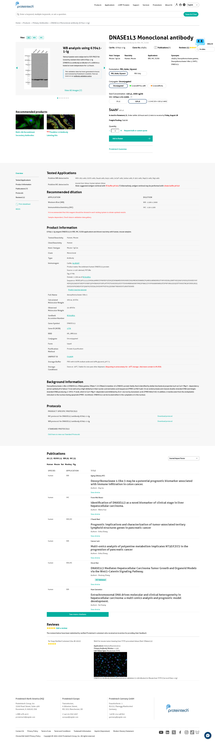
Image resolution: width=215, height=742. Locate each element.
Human (50, 464)
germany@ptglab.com (117, 717)
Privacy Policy (32, 731)
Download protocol (165, 416)
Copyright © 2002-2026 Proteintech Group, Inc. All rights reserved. (69, 736)
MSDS (18, 209)
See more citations (77, 614)
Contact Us (20, 731)
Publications (163, 48)
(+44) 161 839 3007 (70, 714)
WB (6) (66, 458)
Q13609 (70, 357)
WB (34, 38)
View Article (95, 492)
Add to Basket (118, 138)
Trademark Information (82, 731)
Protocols (19, 193)
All (29, 38)
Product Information (23, 184)
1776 (69, 328)
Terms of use (46, 731)
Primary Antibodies (41, 23)
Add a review (61, 628)
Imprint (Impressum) (102, 731)
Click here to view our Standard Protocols (64, 434)
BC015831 (87, 277)
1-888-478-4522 (22, 714)
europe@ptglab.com (70, 717)
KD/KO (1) (58, 458)
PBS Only (137, 73)
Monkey (68, 464)
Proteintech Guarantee (118, 149)
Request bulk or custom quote (135, 131)
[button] (207, 735)
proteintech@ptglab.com (25, 717)
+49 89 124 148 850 (117, 714)
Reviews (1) (184, 48)
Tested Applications (23, 180)
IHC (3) (73, 458)
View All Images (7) (73, 90)
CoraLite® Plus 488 (138, 86)
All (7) (49, 458)
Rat (62, 464)
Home (18, 23)
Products (26, 23)
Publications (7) (22, 189)
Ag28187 (76, 263)
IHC (41, 38)
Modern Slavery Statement (123, 731)
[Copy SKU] (131, 97)
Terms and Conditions (62, 731)
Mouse (57, 464)
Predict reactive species (77, 290)
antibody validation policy (83, 76)
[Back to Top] (200, 736)
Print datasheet (24, 204)
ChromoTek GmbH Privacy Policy (28, 736)
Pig (74, 464)
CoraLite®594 (157, 86)
